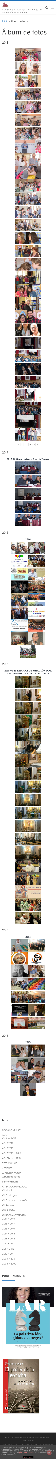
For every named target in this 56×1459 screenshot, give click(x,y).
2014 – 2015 (8, 1233)
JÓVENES (7, 1168)
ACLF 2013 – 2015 (11, 1153)
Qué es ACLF (9, 1138)
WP (17, 1445)
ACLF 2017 (7, 1143)
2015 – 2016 (8, 1228)
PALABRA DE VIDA (11, 1129)
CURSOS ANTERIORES (14, 1215)
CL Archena (8, 1205)
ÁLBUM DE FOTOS (11, 1173)
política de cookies (26, 1453)
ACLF (5, 1134)
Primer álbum (10, 1181)
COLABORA (8, 1210)
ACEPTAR (28, 1457)
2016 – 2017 (8, 1223)
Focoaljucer (20, 1437)
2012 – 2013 (8, 1243)
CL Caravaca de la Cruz (16, 1200)
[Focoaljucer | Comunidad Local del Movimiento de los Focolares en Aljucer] (5, 4)
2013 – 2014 (8, 1238)
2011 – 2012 (8, 1248)
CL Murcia (7, 1190)
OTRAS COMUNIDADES (14, 1186)
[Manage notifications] (49, 1452)
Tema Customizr (45, 1445)
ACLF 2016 (7, 1148)
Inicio (5, 21)
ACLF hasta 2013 (11, 1158)
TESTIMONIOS (9, 1163)
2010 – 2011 (8, 1253)
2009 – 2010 (9, 1258)
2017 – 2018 (8, 1218)
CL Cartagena (10, 1195)
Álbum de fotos (11, 1176)
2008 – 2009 (9, 1263)
